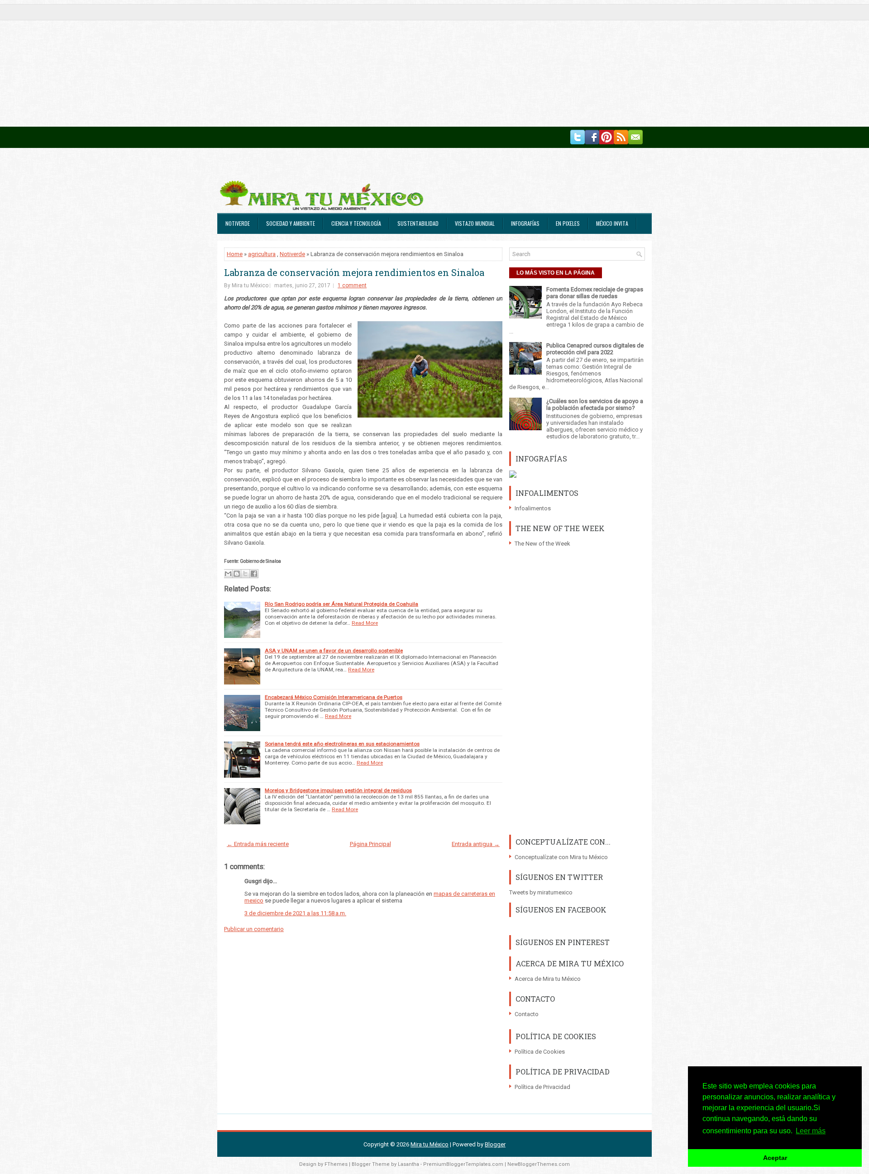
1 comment (352, 285)
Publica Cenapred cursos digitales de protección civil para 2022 (595, 349)
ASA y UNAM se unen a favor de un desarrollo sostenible (334, 650)
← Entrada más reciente (258, 844)
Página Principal (370, 844)
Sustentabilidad (418, 223)
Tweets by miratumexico (541, 892)
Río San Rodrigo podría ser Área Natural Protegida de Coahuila (341, 604)
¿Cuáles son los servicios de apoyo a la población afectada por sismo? (594, 404)
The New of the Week (542, 543)
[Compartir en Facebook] (253, 573)
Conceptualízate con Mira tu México (561, 857)
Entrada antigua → (476, 844)
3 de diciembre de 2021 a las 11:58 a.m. (295, 913)
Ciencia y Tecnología (356, 223)
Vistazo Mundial (475, 223)
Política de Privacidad (542, 1087)
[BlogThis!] (236, 573)
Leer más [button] (811, 1131)
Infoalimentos (533, 508)
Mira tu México (430, 1144)
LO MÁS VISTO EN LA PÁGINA (555, 273)
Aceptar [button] (775, 1157)
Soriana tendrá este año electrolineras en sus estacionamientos (342, 744)
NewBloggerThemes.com (538, 1164)
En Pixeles (568, 223)
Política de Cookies (540, 1051)
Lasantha (408, 1164)
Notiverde (237, 223)
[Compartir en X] (245, 573)
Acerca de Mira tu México (548, 978)
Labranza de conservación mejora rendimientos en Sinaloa (354, 272)
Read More (365, 623)
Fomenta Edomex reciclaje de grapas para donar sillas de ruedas (594, 292)
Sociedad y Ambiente (290, 223)
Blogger (495, 1144)
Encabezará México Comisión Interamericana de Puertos (333, 697)
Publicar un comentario (254, 929)
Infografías (525, 223)
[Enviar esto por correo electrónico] (228, 573)
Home (235, 254)
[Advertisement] (271, 63)
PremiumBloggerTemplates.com (463, 1164)
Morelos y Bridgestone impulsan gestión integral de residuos (338, 790)
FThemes (336, 1164)
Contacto (527, 1014)
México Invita (612, 223)
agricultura (262, 254)
